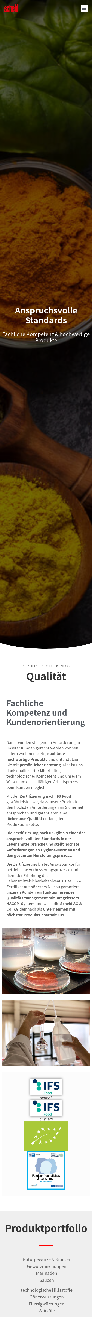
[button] (84, 8)
